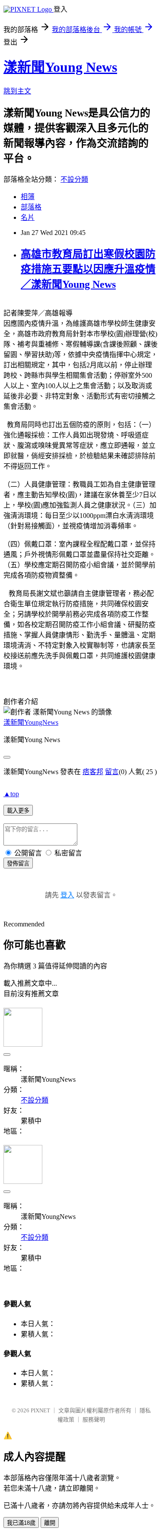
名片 (28, 217)
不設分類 (74, 179)
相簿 (28, 196)
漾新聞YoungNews (30, 722)
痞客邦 (93, 771)
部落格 (31, 207)
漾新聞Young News (60, 67)
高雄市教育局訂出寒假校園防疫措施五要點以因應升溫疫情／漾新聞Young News (88, 269)
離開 (49, 1523)
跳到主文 (17, 91)
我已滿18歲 (21, 1523)
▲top (11, 793)
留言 (112, 771)
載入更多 (18, 810)
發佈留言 (18, 863)
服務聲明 (94, 1419)
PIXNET (40, 1410)
